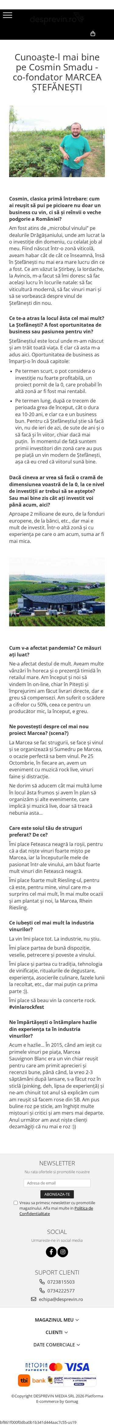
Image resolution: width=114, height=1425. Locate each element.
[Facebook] (51, 1252)
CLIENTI (55, 1332)
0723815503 (60, 1282)
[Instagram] (62, 1252)
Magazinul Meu (55, 1320)
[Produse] (8, 17)
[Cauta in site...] (107, 43)
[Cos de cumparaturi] (79, 43)
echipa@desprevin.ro (60, 1299)
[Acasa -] (57, 18)
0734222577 (60, 1291)
